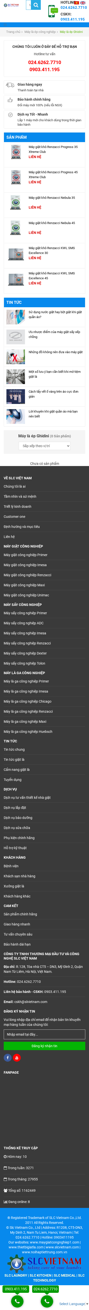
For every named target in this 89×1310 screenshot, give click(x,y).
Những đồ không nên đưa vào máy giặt (56, 352)
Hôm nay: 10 (17, 1157)
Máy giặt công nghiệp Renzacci (27, 575)
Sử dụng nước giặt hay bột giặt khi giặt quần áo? (55, 314)
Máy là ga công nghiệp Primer (26, 681)
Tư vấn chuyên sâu (18, 934)
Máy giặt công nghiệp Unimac (26, 595)
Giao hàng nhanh (17, 924)
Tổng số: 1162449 (22, 1190)
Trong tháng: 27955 (23, 1179)
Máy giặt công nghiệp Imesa (25, 565)
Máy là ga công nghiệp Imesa (26, 691)
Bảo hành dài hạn (17, 944)
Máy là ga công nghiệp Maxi (25, 721)
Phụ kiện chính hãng (19, 838)
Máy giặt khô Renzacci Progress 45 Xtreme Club (53, 174)
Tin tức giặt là (14, 760)
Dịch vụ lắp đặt (15, 808)
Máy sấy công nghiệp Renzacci (27, 643)
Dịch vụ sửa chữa (17, 828)
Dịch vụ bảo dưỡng (18, 818)
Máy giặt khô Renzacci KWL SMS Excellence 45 (52, 275)
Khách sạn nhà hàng (19, 876)
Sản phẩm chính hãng (20, 914)
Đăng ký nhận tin (44, 1046)
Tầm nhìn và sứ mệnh (20, 496)
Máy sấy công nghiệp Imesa (25, 633)
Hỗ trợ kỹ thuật (15, 848)
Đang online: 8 (19, 1202)
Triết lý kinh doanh (17, 506)
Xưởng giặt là (14, 886)
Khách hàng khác (17, 896)
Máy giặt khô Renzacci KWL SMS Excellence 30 (52, 250)
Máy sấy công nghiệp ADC (24, 623)
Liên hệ (9, 537)
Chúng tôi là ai (14, 486)
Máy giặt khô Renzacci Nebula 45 (52, 223)
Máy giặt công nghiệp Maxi (24, 585)
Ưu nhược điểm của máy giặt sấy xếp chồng (54, 334)
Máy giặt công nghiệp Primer (25, 555)
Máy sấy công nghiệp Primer (25, 613)
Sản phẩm (16, 137)
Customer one (14, 517)
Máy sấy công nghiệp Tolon (24, 663)
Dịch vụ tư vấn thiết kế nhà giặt (27, 798)
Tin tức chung (14, 749)
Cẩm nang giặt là (17, 770)
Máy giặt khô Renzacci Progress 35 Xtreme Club (53, 149)
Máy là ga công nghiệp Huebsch (28, 732)
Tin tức (14, 302)
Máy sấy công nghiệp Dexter (25, 653)
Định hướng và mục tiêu (22, 527)
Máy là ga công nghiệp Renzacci (28, 711)
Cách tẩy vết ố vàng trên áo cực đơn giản (53, 394)
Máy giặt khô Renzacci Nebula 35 (52, 198)
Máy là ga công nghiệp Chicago (27, 701)
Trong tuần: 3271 (21, 1168)
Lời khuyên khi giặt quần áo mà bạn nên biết (53, 414)
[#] (15, 151)
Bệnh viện (11, 866)
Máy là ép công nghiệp (40, 32)
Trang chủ (13, 32)
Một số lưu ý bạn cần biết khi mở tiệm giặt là (55, 374)
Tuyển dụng (13, 780)
